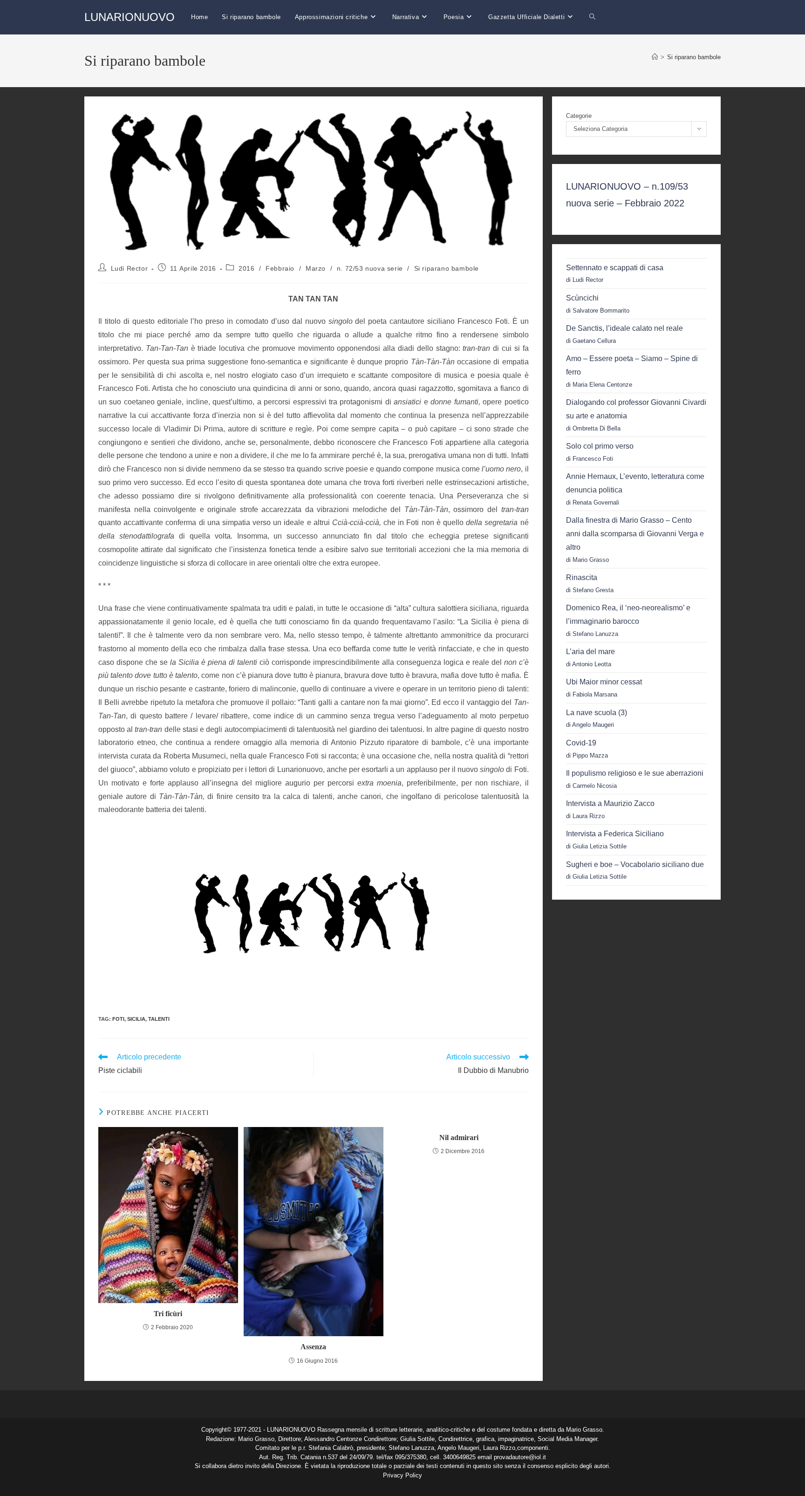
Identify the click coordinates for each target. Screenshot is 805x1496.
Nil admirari (458, 1137)
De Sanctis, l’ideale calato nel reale (624, 328)
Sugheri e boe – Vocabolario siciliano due (635, 864)
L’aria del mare (590, 652)
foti (118, 1019)
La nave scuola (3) (596, 713)
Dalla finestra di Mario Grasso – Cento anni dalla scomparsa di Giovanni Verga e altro (635, 533)
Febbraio (280, 268)
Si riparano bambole (694, 57)
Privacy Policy (402, 1475)
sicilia (136, 1019)
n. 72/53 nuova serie (370, 268)
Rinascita (581, 577)
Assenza (313, 1347)
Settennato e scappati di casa (614, 268)
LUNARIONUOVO (129, 17)
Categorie (579, 115)
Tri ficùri (168, 1314)
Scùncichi (582, 298)
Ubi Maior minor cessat (604, 682)
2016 (246, 268)
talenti (159, 1019)
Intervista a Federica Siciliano (615, 834)
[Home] (655, 57)
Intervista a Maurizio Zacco (610, 803)
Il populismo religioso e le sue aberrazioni (634, 773)
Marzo (316, 268)
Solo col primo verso (600, 446)
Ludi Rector (129, 268)
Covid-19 (581, 743)
